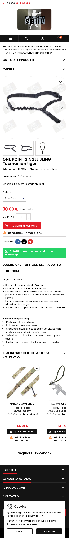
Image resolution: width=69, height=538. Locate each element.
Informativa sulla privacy (23, 524)
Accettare (49, 531)
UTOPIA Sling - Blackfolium (22, 409)
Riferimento (10, 169)
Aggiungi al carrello (21, 226)
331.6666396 (23, 2)
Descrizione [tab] (12, 265)
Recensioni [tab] (11, 271)
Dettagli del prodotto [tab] (43, 265)
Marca (34, 169)
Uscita (20, 531)
